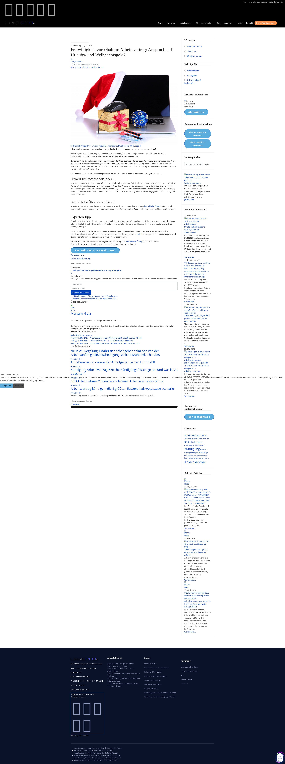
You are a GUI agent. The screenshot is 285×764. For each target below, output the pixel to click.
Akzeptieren (6, 385)
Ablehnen (19, 385)
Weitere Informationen (137, 389)
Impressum (153, 389)
